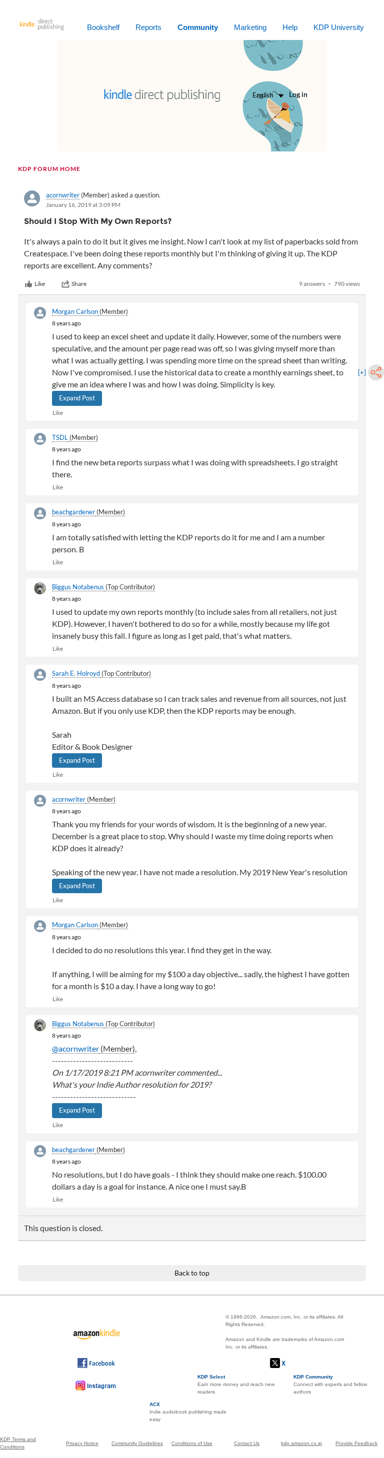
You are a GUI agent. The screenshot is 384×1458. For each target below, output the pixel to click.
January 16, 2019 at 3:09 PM (83, 204)
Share (79, 283)
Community (198, 27)
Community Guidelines (137, 1443)
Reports (149, 27)
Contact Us (247, 1443)
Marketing (250, 27)
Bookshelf (103, 27)
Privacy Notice (82, 1443)
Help (290, 27)
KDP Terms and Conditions (18, 1443)
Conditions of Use (192, 1443)
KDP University (339, 27)
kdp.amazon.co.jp (301, 1443)
